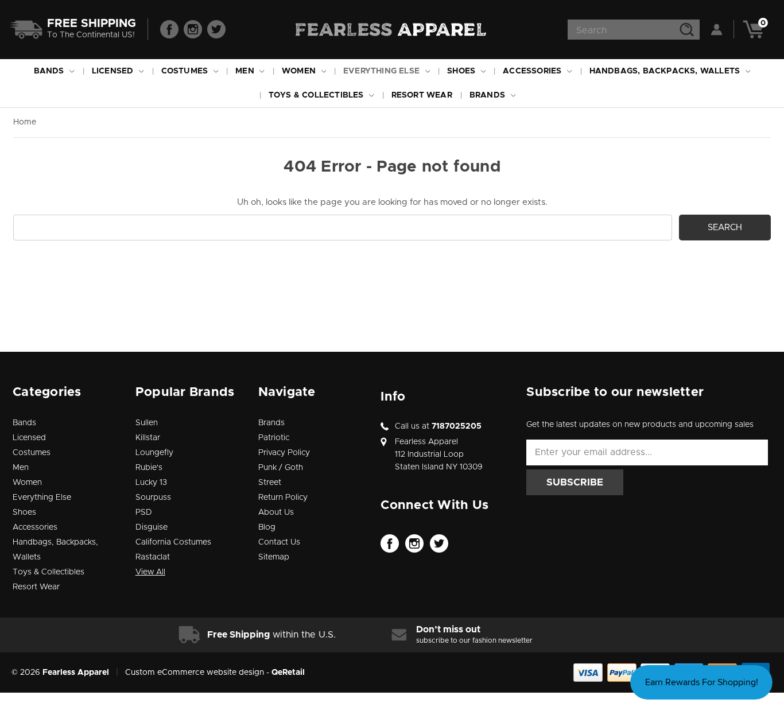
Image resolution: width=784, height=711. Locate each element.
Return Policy (283, 498)
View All (150, 572)
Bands (50, 71)
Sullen (146, 423)
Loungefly (154, 453)
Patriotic (273, 438)
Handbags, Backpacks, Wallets (666, 71)
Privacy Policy (284, 453)
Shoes (462, 71)
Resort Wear (421, 95)
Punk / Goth (280, 468)
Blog (266, 527)
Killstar (147, 438)
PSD (143, 512)
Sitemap (273, 557)
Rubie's (148, 468)
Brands (488, 95)
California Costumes (173, 542)
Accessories (533, 71)
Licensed (114, 71)
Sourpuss (153, 498)
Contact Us (279, 542)
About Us (276, 512)
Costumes (186, 71)
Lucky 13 (151, 483)
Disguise (151, 527)
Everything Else (382, 71)
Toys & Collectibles (317, 95)
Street (269, 483)
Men (246, 71)
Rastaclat (152, 557)
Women (300, 71)
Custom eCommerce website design (194, 673)
